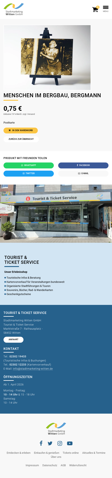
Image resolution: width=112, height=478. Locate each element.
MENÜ (105, 11)
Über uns (56, 456)
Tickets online (71, 452)
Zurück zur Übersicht (21, 139)
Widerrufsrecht (77, 465)
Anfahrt (13, 339)
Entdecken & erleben (18, 452)
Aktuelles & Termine (93, 452)
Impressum (32, 465)
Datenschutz (49, 465)
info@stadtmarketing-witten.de (33, 368)
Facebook (84, 165)
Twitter (30, 173)
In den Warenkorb (22, 130)
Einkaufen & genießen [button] (46, 452)
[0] (95, 10)
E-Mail (85, 173)
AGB (63, 465)
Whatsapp (30, 165)
